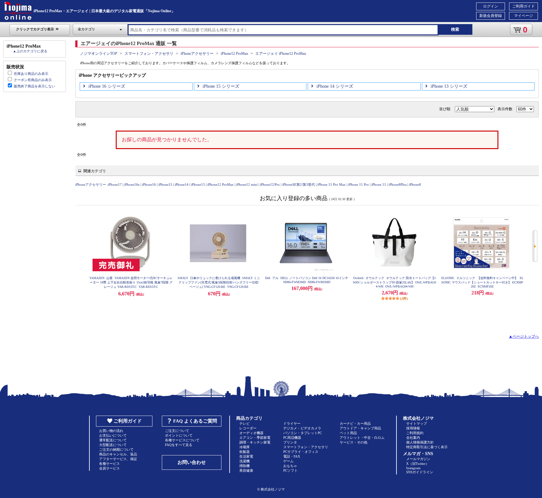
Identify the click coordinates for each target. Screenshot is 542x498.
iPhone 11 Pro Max (331, 184)
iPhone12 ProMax (234, 53)
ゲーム (288, 461)
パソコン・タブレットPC (302, 433)
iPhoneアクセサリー (197, 53)
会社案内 (413, 437)
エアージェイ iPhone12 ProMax (280, 53)
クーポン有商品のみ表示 (33, 80)
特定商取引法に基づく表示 (427, 447)
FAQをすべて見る (178, 445)
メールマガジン (418, 459)
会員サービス (109, 468)
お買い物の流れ (111, 431)
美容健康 (246, 470)
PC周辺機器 (292, 437)
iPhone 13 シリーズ (449, 86)
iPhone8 (415, 184)
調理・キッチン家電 (254, 442)
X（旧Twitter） (417, 463)
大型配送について (113, 445)
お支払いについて (113, 435)
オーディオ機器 (251, 433)
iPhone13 (198, 184)
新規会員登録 (490, 15)
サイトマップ (416, 423)
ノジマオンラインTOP (98, 53)
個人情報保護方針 (420, 442)
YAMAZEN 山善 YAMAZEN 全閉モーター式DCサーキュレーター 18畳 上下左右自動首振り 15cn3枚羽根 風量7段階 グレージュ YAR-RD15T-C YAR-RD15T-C (131, 282)
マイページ (523, 15)
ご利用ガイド (523, 6)
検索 (455, 29)
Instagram (413, 468)
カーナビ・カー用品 (355, 423)
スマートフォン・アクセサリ (149, 53)
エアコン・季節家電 (254, 437)
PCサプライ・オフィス (300, 452)
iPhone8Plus (397, 184)
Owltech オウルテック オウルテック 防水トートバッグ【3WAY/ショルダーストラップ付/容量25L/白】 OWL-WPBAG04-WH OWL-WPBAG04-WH (394, 282)
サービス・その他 (353, 442)
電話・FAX (291, 456)
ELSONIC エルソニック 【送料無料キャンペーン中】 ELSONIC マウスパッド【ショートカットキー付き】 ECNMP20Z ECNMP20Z (482, 282)
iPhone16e (132, 184)
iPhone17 (115, 184)
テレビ (244, 423)
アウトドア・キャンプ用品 (360, 428)
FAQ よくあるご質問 (195, 420)
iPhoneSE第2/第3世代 (298, 184)
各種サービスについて (182, 440)
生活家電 (246, 456)
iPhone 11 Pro (358, 184)
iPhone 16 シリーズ (106, 86)
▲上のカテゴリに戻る (30, 51)
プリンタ (290, 442)
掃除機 (244, 466)
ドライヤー (291, 423)
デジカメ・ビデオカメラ (302, 428)
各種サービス (109, 463)
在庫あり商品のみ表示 (31, 73)
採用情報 (413, 428)
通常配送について (113, 440)
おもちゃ (290, 466)
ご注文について (177, 431)
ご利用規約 (414, 433)
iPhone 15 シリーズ (221, 86)
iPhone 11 (378, 184)
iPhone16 (149, 184)
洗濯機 (244, 461)
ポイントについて (179, 435)
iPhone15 (165, 184)
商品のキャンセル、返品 (118, 454)
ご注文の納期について (116, 449)
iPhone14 (182, 184)
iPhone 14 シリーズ (334, 86)
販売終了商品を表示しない (34, 86)
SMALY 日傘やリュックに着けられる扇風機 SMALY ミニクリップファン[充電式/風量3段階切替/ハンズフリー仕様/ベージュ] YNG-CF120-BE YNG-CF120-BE (219, 282)
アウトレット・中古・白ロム (362, 437)
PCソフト (290, 470)
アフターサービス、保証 (118, 459)
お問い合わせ (192, 462)
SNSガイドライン (419, 472)
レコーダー (248, 428)
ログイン (490, 6)
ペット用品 (348, 433)
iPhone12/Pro (270, 184)
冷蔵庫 (244, 447)
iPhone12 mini (247, 184)
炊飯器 (244, 452)
